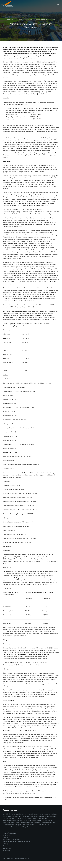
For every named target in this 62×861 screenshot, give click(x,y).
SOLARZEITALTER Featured (48, 19)
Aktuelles (10, 19)
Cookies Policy (7, 848)
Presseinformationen (9, 833)
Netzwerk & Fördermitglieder (12, 839)
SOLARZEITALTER (18, 19)
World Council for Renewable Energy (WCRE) (17, 841)
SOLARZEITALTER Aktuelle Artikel (31, 19)
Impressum (6, 850)
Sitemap (5, 844)
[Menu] (58, 4)
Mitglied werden (8, 835)
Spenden (5, 837)
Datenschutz (7, 846)
